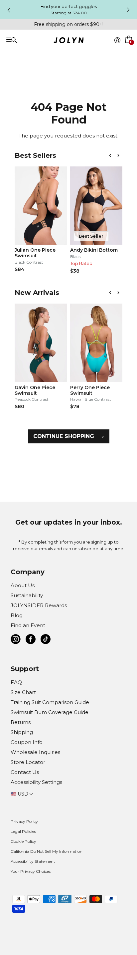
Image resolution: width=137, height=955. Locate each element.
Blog (17, 615)
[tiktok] (46, 640)
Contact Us (25, 772)
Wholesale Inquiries (35, 752)
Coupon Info (27, 742)
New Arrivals (37, 293)
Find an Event (28, 625)
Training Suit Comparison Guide (50, 702)
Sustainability (27, 595)
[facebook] (31, 640)
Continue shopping (63, 436)
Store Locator (28, 762)
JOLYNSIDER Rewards (39, 605)
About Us (23, 585)
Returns (21, 722)
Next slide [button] (128, 10)
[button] (129, 48)
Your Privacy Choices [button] (31, 871)
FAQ (16, 682)
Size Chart (23, 692)
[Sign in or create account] (117, 40)
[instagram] (16, 640)
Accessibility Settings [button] (36, 782)
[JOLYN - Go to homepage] (69, 41)
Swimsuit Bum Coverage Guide (49, 712)
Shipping (22, 732)
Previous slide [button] (9, 10)
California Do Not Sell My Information (46, 851)
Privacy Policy (24, 821)
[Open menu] (32, 40)
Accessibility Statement (33, 861)
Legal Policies (23, 831)
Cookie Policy (23, 841)
